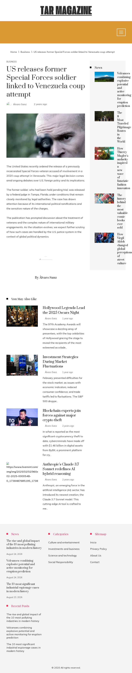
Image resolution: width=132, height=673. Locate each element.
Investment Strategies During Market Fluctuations (60, 362)
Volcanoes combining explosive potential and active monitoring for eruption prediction (124, 90)
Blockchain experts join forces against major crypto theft (62, 415)
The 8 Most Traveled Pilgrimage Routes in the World (124, 127)
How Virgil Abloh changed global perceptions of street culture (124, 249)
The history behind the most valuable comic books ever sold (122, 211)
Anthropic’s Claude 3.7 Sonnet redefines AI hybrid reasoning (61, 469)
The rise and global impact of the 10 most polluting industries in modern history (24, 544)
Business (11, 62)
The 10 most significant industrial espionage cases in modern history (22, 587)
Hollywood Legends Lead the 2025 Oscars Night (64, 310)
